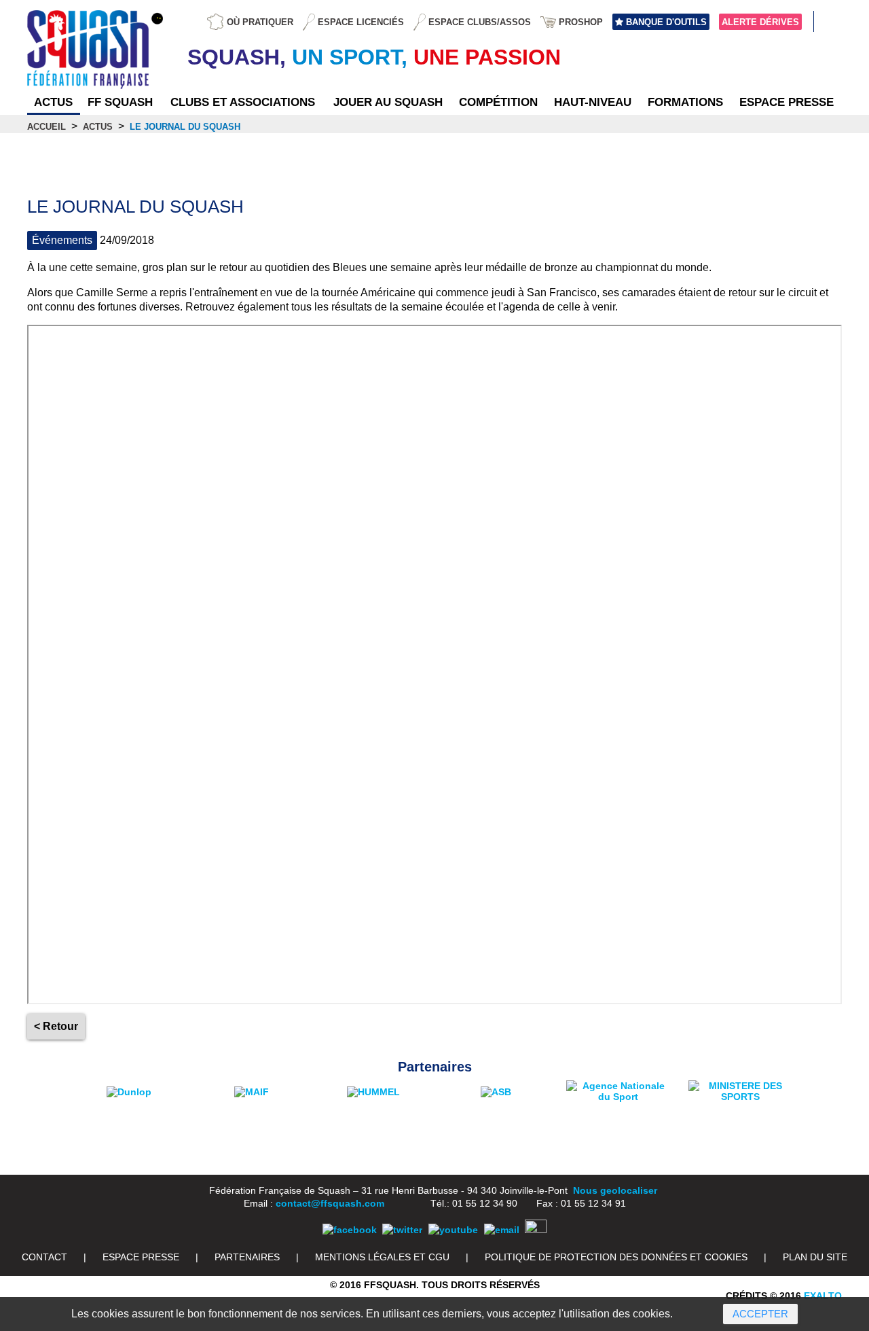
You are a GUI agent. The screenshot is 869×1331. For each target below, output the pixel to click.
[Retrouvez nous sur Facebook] (349, 1229)
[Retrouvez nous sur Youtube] (453, 1229)
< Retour (56, 1026)
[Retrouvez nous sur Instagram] (536, 1229)
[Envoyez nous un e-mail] (501, 1229)
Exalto (823, 1295)
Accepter (760, 1313)
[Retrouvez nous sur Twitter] (402, 1229)
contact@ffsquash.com (330, 1203)
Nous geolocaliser (615, 1190)
